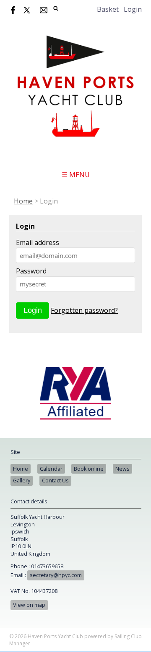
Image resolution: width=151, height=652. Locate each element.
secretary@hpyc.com (56, 575)
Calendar (51, 468)
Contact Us (55, 480)
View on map (29, 604)
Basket (108, 9)
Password (31, 271)
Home (23, 201)
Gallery (21, 480)
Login (133, 9)
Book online (89, 468)
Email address (37, 242)
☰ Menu (76, 174)
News (122, 468)
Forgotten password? (84, 310)
